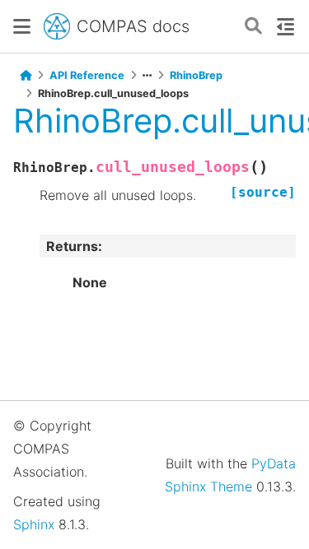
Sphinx (33, 524)
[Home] (25, 76)
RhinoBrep (196, 75)
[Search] (253, 26)
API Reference (86, 75)
